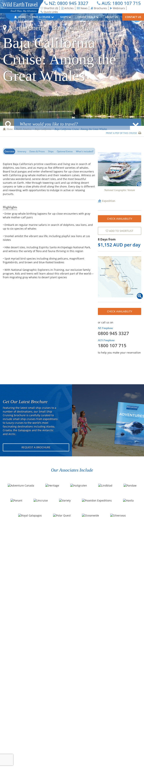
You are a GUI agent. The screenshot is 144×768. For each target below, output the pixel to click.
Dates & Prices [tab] (37, 151)
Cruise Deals (86, 17)
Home (21, 17)
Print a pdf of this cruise (121, 133)
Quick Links (50, 12)
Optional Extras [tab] (65, 151)
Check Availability (119, 218)
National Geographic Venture (119, 190)
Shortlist (50, 8)
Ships (64, 17)
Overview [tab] (9, 151)
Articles (69, 8)
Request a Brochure (36, 447)
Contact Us (133, 17)
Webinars (118, 8)
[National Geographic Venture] (119, 169)
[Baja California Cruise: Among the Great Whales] (119, 276)
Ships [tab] (51, 151)
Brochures (100, 8)
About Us (112, 17)
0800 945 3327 (72, 3)
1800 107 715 (126, 3)
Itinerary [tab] (21, 151)
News (84, 8)
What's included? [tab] (84, 151)
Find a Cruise (41, 17)
